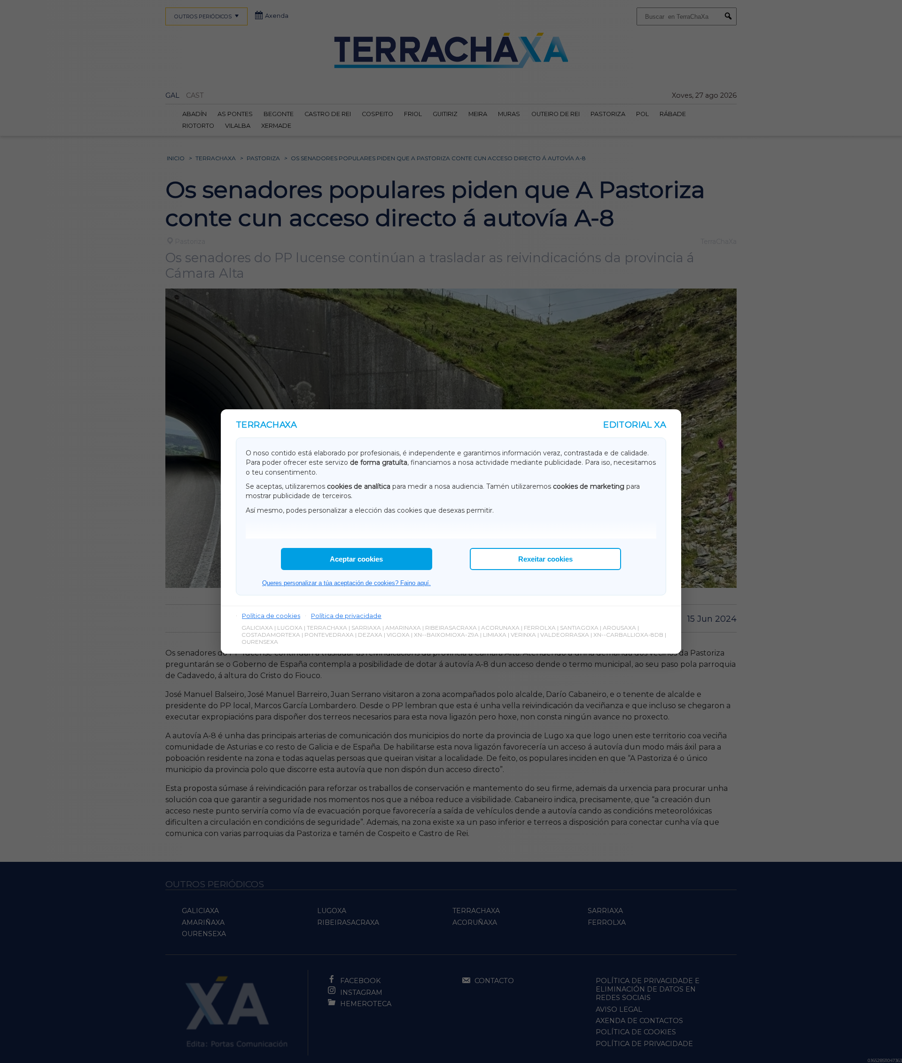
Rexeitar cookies (545, 559)
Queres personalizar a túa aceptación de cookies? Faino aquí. (346, 582)
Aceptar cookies (356, 559)
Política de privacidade (346, 615)
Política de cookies (271, 615)
